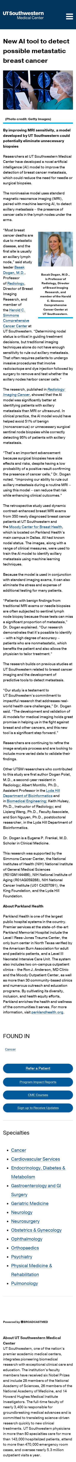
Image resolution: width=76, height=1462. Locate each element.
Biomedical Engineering (26, 801)
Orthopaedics (25, 1248)
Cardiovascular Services (35, 1159)
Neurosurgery (25, 1221)
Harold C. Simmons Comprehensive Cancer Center (16, 318)
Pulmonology (24, 1284)
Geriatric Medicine (30, 1204)
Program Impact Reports (38, 1082)
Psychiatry (21, 1257)
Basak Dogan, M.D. (14, 270)
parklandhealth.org (47, 1012)
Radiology (15, 283)
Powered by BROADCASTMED (25, 1322)
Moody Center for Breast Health (35, 527)
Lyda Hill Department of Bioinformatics (31, 793)
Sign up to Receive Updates (38, 1108)
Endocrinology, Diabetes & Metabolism (38, 1172)
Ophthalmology (26, 1239)
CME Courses (38, 1095)
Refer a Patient (38, 1068)
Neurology (21, 1212)
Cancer (10, 1049)
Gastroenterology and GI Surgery (36, 1190)
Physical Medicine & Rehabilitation (31, 1270)
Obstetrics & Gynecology (36, 1230)
